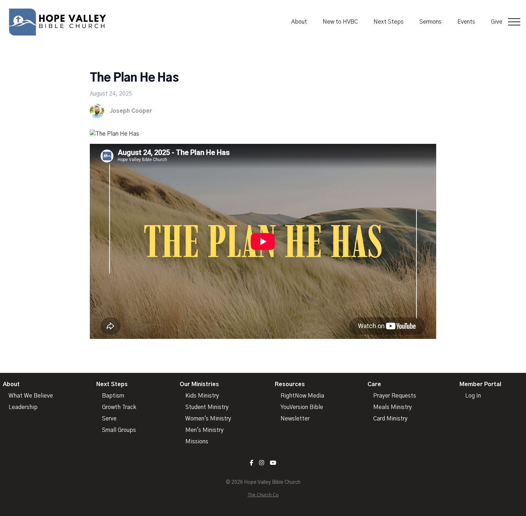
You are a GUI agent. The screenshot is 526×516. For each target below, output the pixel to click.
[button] (514, 22)
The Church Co (263, 495)
